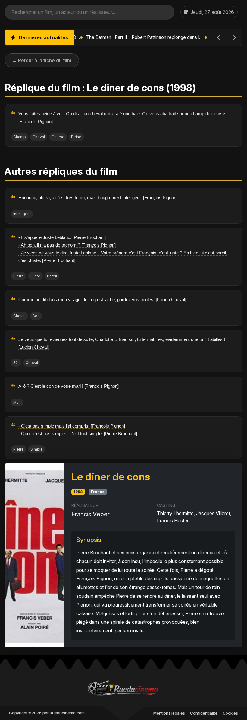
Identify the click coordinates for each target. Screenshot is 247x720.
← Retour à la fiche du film (41, 60)
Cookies (230, 713)
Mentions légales (169, 713)
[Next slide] (234, 37)
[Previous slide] (219, 37)
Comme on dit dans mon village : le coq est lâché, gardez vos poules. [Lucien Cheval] (102, 299)
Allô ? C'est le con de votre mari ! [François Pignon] (68, 386)
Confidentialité (203, 713)
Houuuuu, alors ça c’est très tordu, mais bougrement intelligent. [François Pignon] (97, 197)
